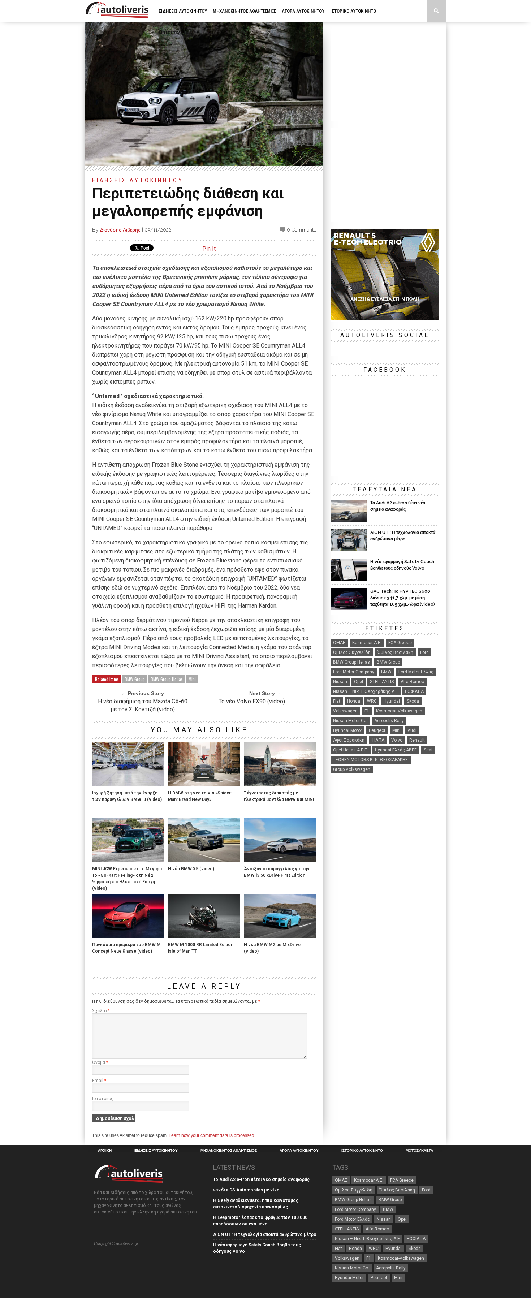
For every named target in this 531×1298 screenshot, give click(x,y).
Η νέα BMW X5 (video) (191, 868)
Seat (428, 750)
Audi (411, 730)
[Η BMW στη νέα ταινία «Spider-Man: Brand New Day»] (204, 784)
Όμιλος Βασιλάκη (395, 652)
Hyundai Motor (347, 730)
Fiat (336, 701)
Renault (417, 740)
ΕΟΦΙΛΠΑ (414, 691)
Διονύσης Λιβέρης (120, 230)
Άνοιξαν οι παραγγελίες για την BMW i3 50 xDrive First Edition (277, 872)
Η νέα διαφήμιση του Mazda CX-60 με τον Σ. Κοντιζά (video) (142, 705)
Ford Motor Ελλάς (415, 671)
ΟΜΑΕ (339, 642)
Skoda (413, 701)
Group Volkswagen (351, 769)
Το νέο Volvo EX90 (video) (252, 701)
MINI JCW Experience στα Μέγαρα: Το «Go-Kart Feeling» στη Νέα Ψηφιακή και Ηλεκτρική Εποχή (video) (127, 878)
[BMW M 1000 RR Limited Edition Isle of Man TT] (204, 936)
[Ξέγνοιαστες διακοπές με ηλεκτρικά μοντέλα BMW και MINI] (280, 784)
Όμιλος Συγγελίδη (352, 652)
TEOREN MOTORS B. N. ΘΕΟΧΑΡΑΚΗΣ (370, 759)
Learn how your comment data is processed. (212, 1135)
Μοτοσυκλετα (173, 32)
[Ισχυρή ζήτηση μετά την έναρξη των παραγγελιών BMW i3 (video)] (128, 784)
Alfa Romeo (412, 681)
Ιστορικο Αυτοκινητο (353, 11)
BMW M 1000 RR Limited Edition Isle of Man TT (200, 948)
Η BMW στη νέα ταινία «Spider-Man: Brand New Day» (200, 796)
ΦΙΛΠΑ (377, 740)
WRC (372, 701)
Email (99, 1080)
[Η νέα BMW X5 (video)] (204, 860)
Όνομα (100, 1062)
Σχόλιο (100, 1010)
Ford (424, 652)
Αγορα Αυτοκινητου (303, 11)
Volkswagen (345, 710)
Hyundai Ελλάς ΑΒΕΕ (396, 750)
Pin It (209, 248)
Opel (358, 681)
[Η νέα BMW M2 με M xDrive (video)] (280, 936)
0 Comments (301, 230)
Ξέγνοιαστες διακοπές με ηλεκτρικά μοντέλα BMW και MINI (279, 796)
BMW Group (135, 679)
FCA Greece (400, 642)
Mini (192, 679)
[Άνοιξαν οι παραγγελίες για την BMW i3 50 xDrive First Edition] (280, 860)
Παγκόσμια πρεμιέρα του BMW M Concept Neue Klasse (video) (126, 948)
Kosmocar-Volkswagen (399, 710)
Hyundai (392, 701)
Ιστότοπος (102, 1098)
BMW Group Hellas (167, 679)
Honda (353, 701)
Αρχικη (105, 1150)
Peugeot (377, 730)
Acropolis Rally (389, 720)
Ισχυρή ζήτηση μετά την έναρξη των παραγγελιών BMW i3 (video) (127, 796)
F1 (366, 710)
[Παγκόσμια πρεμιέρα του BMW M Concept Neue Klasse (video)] (128, 936)
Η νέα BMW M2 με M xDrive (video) (272, 948)
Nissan (340, 681)
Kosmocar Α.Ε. (366, 642)
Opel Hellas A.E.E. (350, 750)
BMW (386, 671)
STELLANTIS (382, 681)
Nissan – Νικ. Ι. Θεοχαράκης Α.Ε (365, 691)
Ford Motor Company (353, 671)
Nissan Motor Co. (350, 720)
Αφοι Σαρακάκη (348, 740)
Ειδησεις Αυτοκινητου (183, 11)
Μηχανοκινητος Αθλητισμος (244, 11)
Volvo (396, 740)
